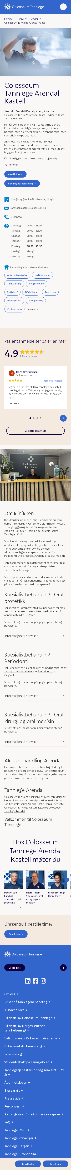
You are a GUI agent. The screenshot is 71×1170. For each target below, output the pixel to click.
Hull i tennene (42, 275)
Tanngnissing (36, 300)
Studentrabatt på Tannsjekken (26, 1062)
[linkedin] (28, 981)
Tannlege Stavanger (18, 1138)
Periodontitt (45, 671)
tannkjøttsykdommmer (18, 671)
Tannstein (50, 292)
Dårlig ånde (31, 292)
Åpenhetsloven (15, 1082)
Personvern (12, 1106)
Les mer (31, 309)
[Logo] (24, 6)
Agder (34, 18)
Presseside (12, 1098)
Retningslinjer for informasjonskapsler (32, 1114)
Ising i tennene (37, 283)
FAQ (7, 1122)
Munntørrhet (14, 300)
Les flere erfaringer (35, 430)
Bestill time (14, 174)
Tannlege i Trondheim (20, 1154)
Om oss (9, 994)
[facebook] (36, 981)
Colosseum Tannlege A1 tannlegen (24, 807)
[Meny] (63, 6)
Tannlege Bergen (16, 1146)
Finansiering (13, 1054)
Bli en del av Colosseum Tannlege (28, 1018)
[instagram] (43, 981)
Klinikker (22, 18)
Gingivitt (9, 675)
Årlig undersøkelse (17, 275)
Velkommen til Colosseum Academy (30, 1038)
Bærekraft (12, 1090)
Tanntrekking (14, 283)
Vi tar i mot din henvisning (23, 1046)
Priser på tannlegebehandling (25, 1002)
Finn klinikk (28, 1163)
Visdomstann (14, 308)
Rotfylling (12, 292)
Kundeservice (14, 1010)
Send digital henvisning (20, 183)
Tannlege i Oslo (15, 1130)
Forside (8, 18)
